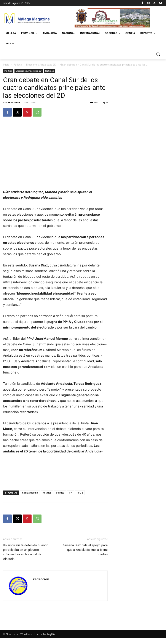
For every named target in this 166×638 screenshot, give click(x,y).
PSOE (80, 492)
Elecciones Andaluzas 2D (41, 64)
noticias (47, 492)
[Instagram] (148, 3)
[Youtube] (160, 3)
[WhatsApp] (37, 112)
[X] (154, 3)
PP (70, 492)
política (60, 492)
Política (17, 64)
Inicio (6, 64)
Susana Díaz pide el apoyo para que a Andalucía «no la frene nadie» (85, 549)
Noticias (49, 70)
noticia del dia (30, 492)
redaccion (14, 102)
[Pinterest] (27, 112)
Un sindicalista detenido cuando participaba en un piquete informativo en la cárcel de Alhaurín (25, 552)
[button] (158, 54)
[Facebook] (142, 3)
